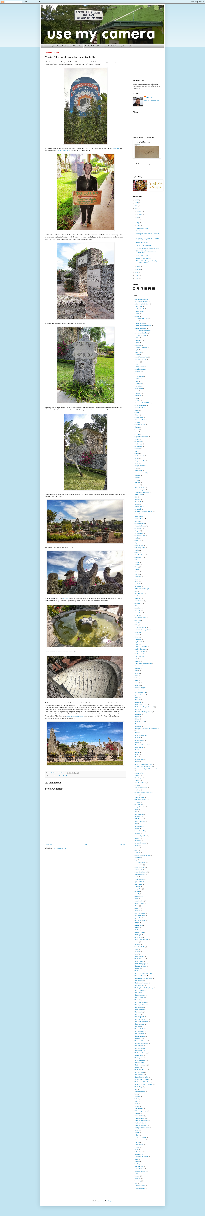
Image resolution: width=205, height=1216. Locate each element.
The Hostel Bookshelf (141, 1002)
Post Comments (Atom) (59, 848)
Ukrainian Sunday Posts (141, 1120)
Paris (136, 811)
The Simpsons (139, 1058)
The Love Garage (139, 1031)
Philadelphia (138, 816)
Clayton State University (141, 436)
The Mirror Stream (140, 1036)
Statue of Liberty (139, 932)
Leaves (136, 675)
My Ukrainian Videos (127, 46)
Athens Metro (138, 340)
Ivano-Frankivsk (139, 601)
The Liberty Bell (139, 1017)
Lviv (136, 690)
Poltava (137, 828)
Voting (136, 1149)
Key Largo (138, 639)
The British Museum (140, 976)
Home (45, 46)
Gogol (136, 543)
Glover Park (138, 540)
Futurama (137, 521)
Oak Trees (137, 790)
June (138, 220)
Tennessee (137, 951)
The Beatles (138, 968)
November (140, 214)
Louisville (137, 685)
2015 (136, 209)
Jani (136, 605)
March (139, 266)
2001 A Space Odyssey (141, 299)
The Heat (137, 1000)
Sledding (137, 908)
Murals (137, 754)
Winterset (137, 1176)
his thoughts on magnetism (74, 716)
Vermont (137, 1132)
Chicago (137, 415)
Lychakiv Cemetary (140, 695)
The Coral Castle (62, 776)
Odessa (137, 795)
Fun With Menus (139, 519)
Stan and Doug (139, 925)
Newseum (137, 780)
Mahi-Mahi (138, 700)
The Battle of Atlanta (140, 966)
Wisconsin (137, 1178)
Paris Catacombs (139, 814)
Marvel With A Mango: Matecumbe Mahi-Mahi (146, 251)
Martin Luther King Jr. (141, 704)
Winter (136, 1173)
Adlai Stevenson (139, 311)
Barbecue (137, 362)
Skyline (137, 906)
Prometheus (138, 840)
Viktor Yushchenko (140, 1140)
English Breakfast (139, 487)
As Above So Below (140, 335)
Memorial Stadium (140, 721)
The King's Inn (139, 1012)
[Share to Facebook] (75, 773)
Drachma (137, 475)
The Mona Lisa (139, 1038)
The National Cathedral (141, 1041)
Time (136, 1089)
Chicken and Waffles (140, 420)
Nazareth (137, 775)
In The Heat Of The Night (142, 589)
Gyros (136, 560)
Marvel (137, 709)
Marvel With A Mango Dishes (143, 712)
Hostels (137, 569)
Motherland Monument (141, 745)
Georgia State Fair (140, 535)
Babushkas (138, 345)
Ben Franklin (138, 371)
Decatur (137, 458)
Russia (136, 877)
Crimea (137, 453)
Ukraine (137, 1113)
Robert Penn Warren (140, 867)
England (137, 485)
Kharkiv (137, 644)
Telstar (136, 949)
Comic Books (138, 444)
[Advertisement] (144, 63)
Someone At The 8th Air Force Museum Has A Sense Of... (147, 239)
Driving (137, 480)
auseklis (65, 598)
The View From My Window (72, 46)
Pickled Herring (139, 819)
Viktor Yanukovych (140, 1137)
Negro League (138, 778)
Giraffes (137, 538)
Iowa (136, 591)
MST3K (137, 752)
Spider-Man (138, 918)
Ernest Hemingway (140, 490)
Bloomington (138, 383)
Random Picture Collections (94, 46)
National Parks (139, 773)
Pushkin (137, 845)
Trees (136, 1101)
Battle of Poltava (139, 367)
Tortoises (137, 1096)
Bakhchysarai (138, 352)
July (138, 217)
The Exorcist (138, 993)
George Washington (140, 526)
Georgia (137, 531)
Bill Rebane (138, 379)
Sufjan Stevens (139, 937)
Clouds (137, 439)
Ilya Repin (137, 584)
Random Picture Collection (142, 855)
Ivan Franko (138, 598)
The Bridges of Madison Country (144, 973)
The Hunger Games (140, 1005)
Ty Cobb (137, 1106)
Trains (136, 1099)
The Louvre (138, 1026)
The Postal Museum (140, 1048)
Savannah (137, 891)
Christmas (137, 422)
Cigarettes (137, 429)
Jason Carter (138, 608)
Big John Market (139, 376)
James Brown (138, 603)
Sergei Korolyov (139, 901)
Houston (137, 572)
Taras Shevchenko (140, 947)
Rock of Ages (138, 869)
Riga (136, 860)
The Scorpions (139, 1055)
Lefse (136, 678)
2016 (136, 206)
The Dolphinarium (140, 990)
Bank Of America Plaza (141, 357)
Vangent (137, 1130)
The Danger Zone (139, 985)
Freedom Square (139, 516)
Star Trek (137, 930)
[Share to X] (73, 773)
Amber (136, 321)
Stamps (137, 922)
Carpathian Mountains (141, 405)
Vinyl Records (139, 1144)
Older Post (122, 844)
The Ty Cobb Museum (141, 1070)
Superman (137, 944)
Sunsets (137, 942)
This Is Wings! (139, 1087)
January (139, 269)
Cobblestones (138, 441)
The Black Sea (139, 971)
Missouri (137, 737)
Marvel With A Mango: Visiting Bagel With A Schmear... (147, 261)
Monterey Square (139, 740)
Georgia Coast (139, 533)
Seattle (136, 898)
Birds (136, 381)
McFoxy (137, 719)
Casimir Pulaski (139, 408)
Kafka (136, 625)
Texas (136, 954)
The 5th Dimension (140, 959)
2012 (136, 278)
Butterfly (137, 400)
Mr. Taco (137, 749)
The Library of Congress (141, 1019)
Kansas (137, 634)
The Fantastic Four (140, 997)
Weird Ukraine (139, 1166)
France (136, 514)
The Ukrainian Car (140, 1075)
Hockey (137, 567)
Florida (52, 776)
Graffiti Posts (111, 46)
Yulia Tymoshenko (140, 1188)
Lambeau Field (139, 668)
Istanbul (137, 596)
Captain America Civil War (142, 403)
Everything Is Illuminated (142, 492)
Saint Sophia (138, 884)
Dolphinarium (138, 470)
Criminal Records (139, 456)
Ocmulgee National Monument (143, 792)
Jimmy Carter (138, 613)
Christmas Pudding (140, 424)
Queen (136, 850)
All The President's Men (141, 318)
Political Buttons (139, 826)
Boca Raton (138, 386)
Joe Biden (137, 615)
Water (136, 1159)
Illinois (136, 581)
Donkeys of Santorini (141, 473)
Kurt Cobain (138, 666)
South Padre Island (140, 915)
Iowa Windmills (139, 593)
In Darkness (138, 586)
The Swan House (139, 1062)
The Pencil (139, 231)
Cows (136, 451)
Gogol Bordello (139, 545)
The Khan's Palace (140, 1009)
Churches (137, 427)
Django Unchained (140, 465)
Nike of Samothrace (140, 783)
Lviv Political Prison (140, 692)
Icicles (136, 579)
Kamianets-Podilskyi (140, 627)
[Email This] (68, 773)
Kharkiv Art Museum (141, 646)
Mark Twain (138, 702)
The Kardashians (139, 1007)
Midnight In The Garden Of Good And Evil (147, 729)
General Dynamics (140, 523)
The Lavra (137, 1014)
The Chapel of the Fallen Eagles (143, 978)
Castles (137, 410)
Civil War (137, 434)
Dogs (136, 468)
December (140, 211)
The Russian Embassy (141, 1053)
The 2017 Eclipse (139, 956)
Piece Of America (139, 821)
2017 (136, 203)
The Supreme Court (140, 1060)
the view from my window (142, 1079)
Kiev (136, 658)
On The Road (138, 804)
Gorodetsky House (140, 547)
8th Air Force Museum (141, 301)
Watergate (137, 1161)
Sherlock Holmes (139, 903)
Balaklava (137, 354)
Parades (137, 809)
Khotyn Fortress (139, 656)
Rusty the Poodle (139, 879)
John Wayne (138, 622)
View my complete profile (151, 100)
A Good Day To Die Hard (142, 304)
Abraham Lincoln (139, 309)
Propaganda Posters (140, 843)
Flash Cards (138, 502)
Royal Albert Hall (139, 874)
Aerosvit (137, 313)
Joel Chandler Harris (140, 618)
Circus (136, 432)
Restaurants (138, 857)
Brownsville (138, 393)
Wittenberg (138, 1181)
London (137, 683)
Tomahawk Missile (140, 1091)
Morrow (137, 742)
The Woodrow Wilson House (143, 1082)
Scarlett (137, 894)
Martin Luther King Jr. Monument (144, 707)
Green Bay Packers (140, 555)
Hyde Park (138, 576)
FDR (136, 497)
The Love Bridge (139, 1029)
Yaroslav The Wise (140, 1186)
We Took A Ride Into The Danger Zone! (147, 248)
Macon (136, 697)
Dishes (136, 463)
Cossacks (137, 449)
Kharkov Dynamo (140, 651)
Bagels (136, 350)
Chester (137, 412)
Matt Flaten (150, 97)
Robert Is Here (139, 865)
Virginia (137, 1147)
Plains (136, 824)
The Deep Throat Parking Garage (144, 988)
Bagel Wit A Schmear (141, 347)
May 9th (137, 716)
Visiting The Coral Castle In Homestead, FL (147, 234)
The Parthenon (139, 1046)
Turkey (136, 1104)
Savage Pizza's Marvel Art (143, 245)
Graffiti (137, 550)
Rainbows (137, 853)
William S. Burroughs (141, 1171)
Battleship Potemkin (140, 369)
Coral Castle (115, 148)
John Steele (138, 620)
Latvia (56, 776)
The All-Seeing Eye (140, 964)
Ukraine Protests (139, 1116)
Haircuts (137, 562)
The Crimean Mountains (141, 983)
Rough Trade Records (141, 872)
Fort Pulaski (138, 509)
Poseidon (137, 833)
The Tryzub (138, 1067)
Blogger (110, 1201)
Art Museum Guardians (141, 333)
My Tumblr (54, 46)
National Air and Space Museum (144, 766)
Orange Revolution (140, 807)
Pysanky (137, 848)
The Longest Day (139, 1024)
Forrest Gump (138, 507)
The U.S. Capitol (139, 1072)
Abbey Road (138, 306)
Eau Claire (137, 482)
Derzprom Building (140, 461)
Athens (137, 338)
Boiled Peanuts (139, 388)
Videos (137, 1135)
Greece (136, 552)
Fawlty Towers (139, 494)
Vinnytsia (137, 1142)
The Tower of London (141, 1065)
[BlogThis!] (70, 773)
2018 (136, 200)
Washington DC (139, 1154)
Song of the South (140, 913)
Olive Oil (137, 802)
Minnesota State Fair (140, 735)
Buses (136, 398)
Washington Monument (141, 1157)
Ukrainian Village (139, 1123)
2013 (136, 275)
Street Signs (138, 935)
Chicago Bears (139, 417)
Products (137, 838)
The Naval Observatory (141, 1043)
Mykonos (137, 762)
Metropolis (138, 726)
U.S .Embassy (139, 1108)
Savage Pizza (138, 889)
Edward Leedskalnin (63, 150)
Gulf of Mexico (139, 557)
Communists (138, 446)
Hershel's (137, 564)
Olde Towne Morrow (141, 799)
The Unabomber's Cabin (141, 1077)
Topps (136, 1094)
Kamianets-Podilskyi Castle (142, 630)
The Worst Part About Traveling (143, 1084)
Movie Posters (139, 747)
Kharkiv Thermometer (141, 649)
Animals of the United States (143, 325)
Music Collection (139, 759)
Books (136, 391)
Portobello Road (139, 831)
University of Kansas (141, 1125)
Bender (137, 374)
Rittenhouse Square (140, 862)
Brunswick (138, 396)
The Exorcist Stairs (140, 995)
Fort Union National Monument (143, 511)
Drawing (137, 478)
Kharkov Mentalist (140, 654)
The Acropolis (139, 961)
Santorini (137, 886)
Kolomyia (137, 661)
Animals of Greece (140, 323)
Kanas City (138, 632)
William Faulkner (139, 1169)
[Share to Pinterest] (77, 773)
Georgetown (138, 528)
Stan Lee (137, 927)
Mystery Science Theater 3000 (143, 764)
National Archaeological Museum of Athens (147, 769)
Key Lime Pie (138, 642)
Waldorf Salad (138, 1152)
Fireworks (137, 499)
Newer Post (49, 844)
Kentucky (137, 637)
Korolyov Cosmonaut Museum (143, 663)
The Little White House (141, 1021)
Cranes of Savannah (142, 243)
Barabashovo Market (140, 359)
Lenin (136, 680)
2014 (136, 272)
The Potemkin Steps (140, 1050)
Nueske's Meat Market (141, 787)
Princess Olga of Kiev (141, 836)
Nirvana (137, 785)
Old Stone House (139, 797)
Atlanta (137, 342)
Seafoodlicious (139, 896)
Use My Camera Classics (142, 1128)
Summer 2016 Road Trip (141, 939)
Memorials (138, 724)
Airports (137, 316)
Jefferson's (137, 610)
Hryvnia (137, 574)
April (138, 225)
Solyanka (137, 910)
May (138, 223)
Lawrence (137, 673)
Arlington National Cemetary (143, 330)
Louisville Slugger (140, 687)
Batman (137, 364)
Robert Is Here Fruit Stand (143, 258)
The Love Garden (139, 1033)
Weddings (137, 1164)
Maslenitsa (138, 714)
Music (136, 757)
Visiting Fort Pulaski (142, 228)
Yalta (136, 1183)
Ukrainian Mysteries (140, 1118)
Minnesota (137, 733)
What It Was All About (142, 255)
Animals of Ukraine (140, 328)
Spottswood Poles (140, 920)
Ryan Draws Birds (140, 882)
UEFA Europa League (141, 1111)
